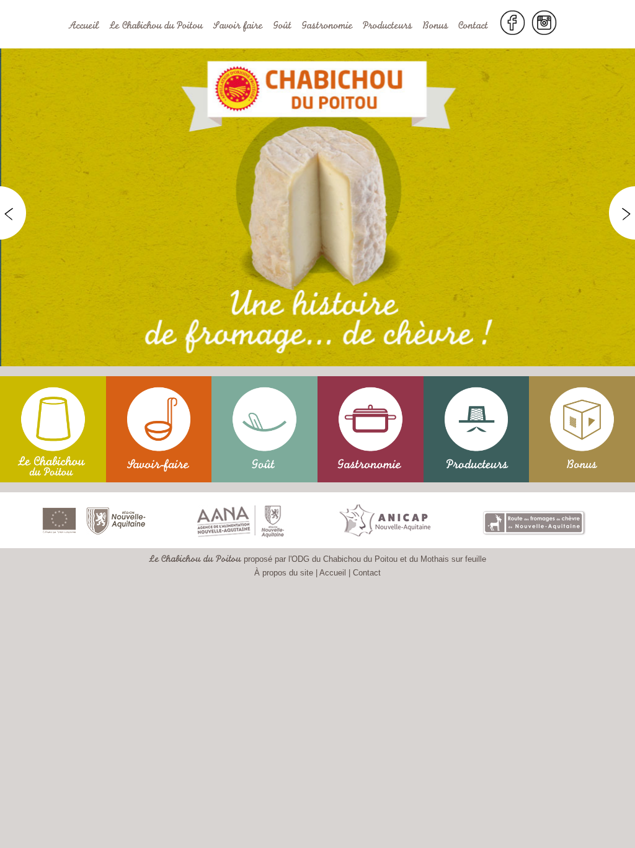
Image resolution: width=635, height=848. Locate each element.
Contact (473, 26)
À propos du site (283, 572)
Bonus (435, 26)
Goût (282, 26)
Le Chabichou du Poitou (156, 26)
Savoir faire (238, 26)
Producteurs (387, 26)
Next (621, 213)
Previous (13, 213)
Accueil (83, 26)
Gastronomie (327, 26)
